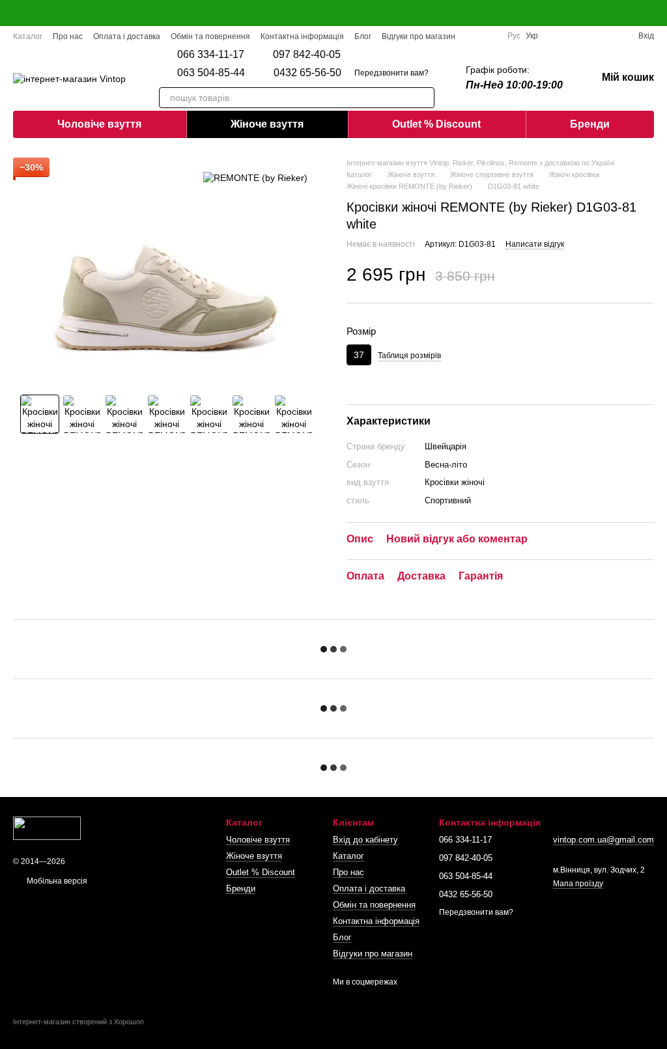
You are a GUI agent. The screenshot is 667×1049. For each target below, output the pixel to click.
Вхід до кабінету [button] (365, 840)
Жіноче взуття (267, 124)
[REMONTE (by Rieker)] (255, 176)
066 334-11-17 (210, 54)
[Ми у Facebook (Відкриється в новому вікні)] (473, 36)
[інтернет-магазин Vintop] (47, 827)
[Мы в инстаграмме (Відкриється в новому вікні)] (489, 36)
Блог (362, 36)
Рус (513, 36)
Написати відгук (534, 244)
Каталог (27, 36)
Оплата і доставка (126, 36)
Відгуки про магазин (418, 36)
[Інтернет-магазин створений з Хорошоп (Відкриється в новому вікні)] (78, 1033)
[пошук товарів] (424, 97)
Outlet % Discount (436, 124)
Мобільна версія (56, 881)
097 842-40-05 (307, 54)
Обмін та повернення (210, 36)
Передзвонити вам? (391, 72)
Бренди (590, 124)
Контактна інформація (302, 36)
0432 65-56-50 (307, 73)
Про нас (68, 36)
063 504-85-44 (211, 73)
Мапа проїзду (578, 883)
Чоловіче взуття (99, 124)
